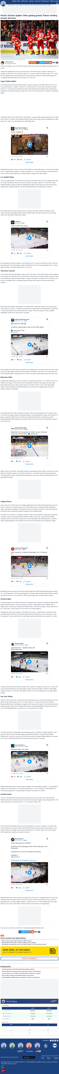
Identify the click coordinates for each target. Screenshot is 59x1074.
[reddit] (50, 62)
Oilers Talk (16, 1)
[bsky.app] (44, 62)
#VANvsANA (15, 860)
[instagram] (53, 1040)
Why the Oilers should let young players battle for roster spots (18, 975)
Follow (26, 129)
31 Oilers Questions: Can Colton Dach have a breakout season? (18, 969)
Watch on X (43, 136)
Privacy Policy (42, 1058)
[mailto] (47, 62)
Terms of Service (49, 1058)
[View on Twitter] (47, 128)
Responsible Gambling (55, 1058)
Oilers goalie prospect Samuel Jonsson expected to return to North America (21, 971)
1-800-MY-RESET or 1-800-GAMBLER (24, 1062)
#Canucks (14, 332)
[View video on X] (29, 144)
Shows (31, 1)
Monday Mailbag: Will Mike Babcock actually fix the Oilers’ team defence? (21, 977)
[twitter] (41, 62)
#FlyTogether (24, 860)
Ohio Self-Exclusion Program (9, 1063)
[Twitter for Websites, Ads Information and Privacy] (47, 156)
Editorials (24, 1)
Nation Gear (54, 1)
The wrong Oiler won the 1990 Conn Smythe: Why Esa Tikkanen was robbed (21, 973)
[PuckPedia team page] (57, 62)
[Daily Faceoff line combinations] (53, 62)
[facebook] (38, 62)
